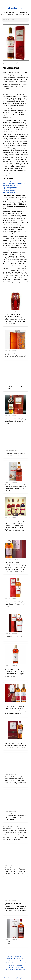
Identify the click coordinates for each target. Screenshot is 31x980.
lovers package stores (20, 971)
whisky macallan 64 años (10, 190)
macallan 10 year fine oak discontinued (15, 962)
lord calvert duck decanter (15, 956)
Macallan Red (15, 8)
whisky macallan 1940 (9, 189)
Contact (10, 978)
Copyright (24, 978)
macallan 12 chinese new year (15, 960)
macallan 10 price (9, 971)
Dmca (5, 978)
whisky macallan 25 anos (10, 187)
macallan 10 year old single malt (15, 969)
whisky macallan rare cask (10, 181)
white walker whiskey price (10, 185)
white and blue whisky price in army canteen (15, 180)
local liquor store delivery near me (15, 964)
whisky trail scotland (21, 189)
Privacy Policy (17, 978)
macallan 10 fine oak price (15, 967)
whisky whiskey (23, 183)
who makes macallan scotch (11, 192)
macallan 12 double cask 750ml (15, 958)
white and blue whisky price (11, 183)
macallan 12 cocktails (15, 965)
